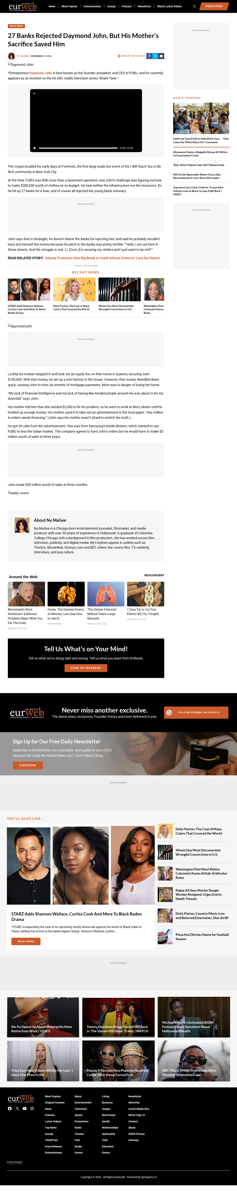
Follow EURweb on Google (199, 712)
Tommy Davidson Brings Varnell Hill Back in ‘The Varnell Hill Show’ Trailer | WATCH (117, 1029)
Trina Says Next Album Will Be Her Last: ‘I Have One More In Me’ (42, 1073)
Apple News (16, 26)
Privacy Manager (14, 1162)
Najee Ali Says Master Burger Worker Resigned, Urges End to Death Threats (199, 894)
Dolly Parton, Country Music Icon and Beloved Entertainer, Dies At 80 (202, 915)
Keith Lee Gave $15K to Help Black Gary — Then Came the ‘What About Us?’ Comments (201, 140)
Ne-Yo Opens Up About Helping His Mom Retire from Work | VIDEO (41, 1029)
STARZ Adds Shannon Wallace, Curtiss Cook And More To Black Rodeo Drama (27, 309)
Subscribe (28, 765)
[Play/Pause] (34, 148)
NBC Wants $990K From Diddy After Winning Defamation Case (189, 1073)
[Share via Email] (161, 56)
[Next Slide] (161, 297)
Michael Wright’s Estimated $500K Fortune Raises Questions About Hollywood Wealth (188, 1026)
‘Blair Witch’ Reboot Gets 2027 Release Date (198, 165)
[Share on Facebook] (149, 56)
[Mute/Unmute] (137, 148)
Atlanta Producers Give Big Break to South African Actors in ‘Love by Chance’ (102, 258)
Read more (29, 942)
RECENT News (86, 272)
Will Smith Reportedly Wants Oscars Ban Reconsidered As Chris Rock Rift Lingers (197, 176)
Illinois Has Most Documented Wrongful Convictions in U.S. (116, 307)
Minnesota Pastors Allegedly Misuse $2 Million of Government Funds (200, 153)
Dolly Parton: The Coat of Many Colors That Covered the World (71, 307)
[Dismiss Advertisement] (34, 93)
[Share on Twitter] (155, 56)
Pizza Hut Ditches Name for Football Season (202, 936)
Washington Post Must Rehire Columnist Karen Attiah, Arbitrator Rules (201, 873)
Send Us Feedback (86, 667)
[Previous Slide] (11, 297)
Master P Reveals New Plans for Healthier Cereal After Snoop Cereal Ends (118, 1073)
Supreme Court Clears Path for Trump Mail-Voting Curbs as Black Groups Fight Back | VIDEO (198, 191)
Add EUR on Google (133, 56)
